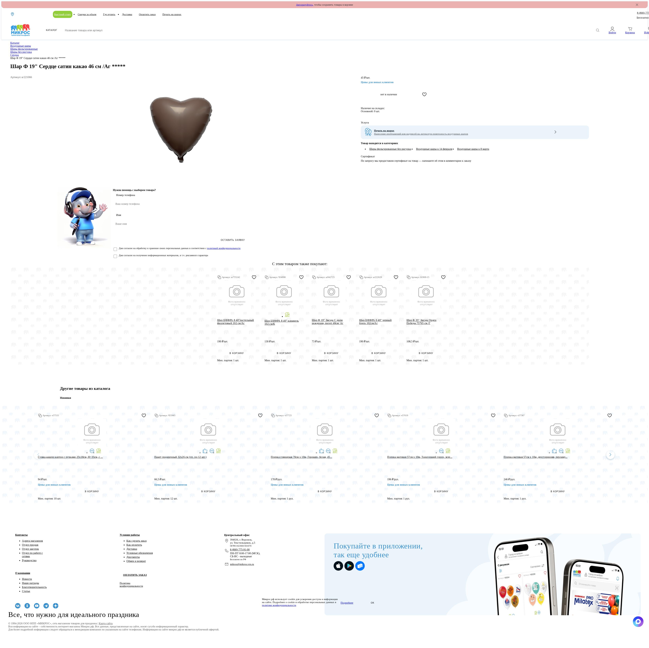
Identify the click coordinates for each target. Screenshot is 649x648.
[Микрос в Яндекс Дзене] (55, 605)
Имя (118, 215)
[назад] (38, 455)
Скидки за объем (87, 14)
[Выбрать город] (12, 14)
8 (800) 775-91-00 (240, 549)
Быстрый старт (62, 14)
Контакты (21, 534)
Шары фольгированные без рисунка (390, 149)
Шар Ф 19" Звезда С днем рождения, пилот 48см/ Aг (327, 322)
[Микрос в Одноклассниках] (27, 605)
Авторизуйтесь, (305, 4)
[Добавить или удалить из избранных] (424, 94)
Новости (27, 579)
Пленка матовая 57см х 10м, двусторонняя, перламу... (535, 457)
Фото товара (236, 295)
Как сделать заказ (136, 540)
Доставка (127, 14)
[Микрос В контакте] (17, 605)
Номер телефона (125, 195)
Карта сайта (106, 623)
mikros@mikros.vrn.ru (242, 564)
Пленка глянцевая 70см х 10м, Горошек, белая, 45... (301, 457)
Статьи (26, 591)
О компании (22, 573)
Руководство (29, 560)
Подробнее (347, 602)
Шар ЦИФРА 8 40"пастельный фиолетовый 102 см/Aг (235, 322)
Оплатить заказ (147, 14)
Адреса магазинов (32, 540)
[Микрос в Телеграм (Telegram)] (46, 605)
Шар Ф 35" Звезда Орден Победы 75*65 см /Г (421, 322)
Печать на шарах (171, 14)
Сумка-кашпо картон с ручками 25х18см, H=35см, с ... (70, 457)
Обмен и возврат (136, 561)
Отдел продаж (30, 544)
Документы (133, 557)
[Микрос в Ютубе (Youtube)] (36, 605)
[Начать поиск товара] (597, 30)
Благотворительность (34, 587)
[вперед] (610, 455)
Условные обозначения (139, 553)
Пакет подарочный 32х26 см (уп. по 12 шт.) (180, 457)
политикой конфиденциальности (224, 248)
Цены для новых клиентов (377, 82)
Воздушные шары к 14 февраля (434, 149)
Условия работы (130, 534)
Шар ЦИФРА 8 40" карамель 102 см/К (282, 322)
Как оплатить (134, 544)
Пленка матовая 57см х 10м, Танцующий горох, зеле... (419, 457)
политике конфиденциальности (279, 605)
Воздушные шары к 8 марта (473, 149)
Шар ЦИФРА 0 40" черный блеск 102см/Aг (375, 322)
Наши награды (30, 583)
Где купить (109, 14)
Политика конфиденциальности (131, 584)
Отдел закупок (30, 548)
